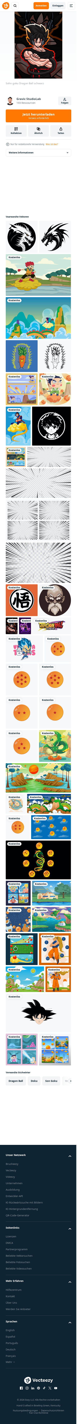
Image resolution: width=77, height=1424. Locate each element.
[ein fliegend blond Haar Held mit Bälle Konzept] (22, 1321)
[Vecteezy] (5, 5)
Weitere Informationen (21, 152)
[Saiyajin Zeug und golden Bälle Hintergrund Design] (18, 1232)
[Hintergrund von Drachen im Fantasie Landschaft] (28, 1065)
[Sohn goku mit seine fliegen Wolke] (38, 351)
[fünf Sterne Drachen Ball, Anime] (19, 817)
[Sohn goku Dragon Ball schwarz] (45, 732)
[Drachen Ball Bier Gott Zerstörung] (58, 732)
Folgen (64, 102)
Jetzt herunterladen (39, 116)
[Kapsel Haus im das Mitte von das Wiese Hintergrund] (25, 1205)
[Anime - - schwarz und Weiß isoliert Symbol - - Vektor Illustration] (25, 532)
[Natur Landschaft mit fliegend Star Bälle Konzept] (25, 1351)
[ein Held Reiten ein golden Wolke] (51, 492)
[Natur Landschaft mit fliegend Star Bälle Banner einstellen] (22, 1288)
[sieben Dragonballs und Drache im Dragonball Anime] (38, 1146)
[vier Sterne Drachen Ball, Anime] (18, 1088)
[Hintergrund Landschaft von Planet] (38, 1017)
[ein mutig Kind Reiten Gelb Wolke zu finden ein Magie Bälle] (38, 308)
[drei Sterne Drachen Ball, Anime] (22, 952)
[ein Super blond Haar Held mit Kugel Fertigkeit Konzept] (18, 1378)
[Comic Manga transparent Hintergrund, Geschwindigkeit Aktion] (38, 669)
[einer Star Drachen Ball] (22, 919)
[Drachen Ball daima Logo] (25, 766)
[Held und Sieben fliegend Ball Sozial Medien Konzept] (18, 1179)
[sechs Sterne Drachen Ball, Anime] (22, 853)
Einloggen (57, 5)
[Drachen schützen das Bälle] (22, 985)
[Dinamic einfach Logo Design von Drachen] (22, 237)
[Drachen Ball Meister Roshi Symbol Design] (22, 740)
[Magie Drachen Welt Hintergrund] (25, 1258)
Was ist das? (52, 144)
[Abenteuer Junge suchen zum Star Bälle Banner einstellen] (22, 456)
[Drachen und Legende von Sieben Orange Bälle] (56, 523)
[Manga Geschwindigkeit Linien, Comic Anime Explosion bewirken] (38, 590)
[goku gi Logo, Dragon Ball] (22, 707)
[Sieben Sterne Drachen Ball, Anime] (50, 819)
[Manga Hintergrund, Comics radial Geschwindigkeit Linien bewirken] (27, 564)
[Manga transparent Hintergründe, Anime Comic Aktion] (38, 627)
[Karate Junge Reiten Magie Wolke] (22, 489)
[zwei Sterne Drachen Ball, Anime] (22, 886)
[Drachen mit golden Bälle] (16, 1043)
